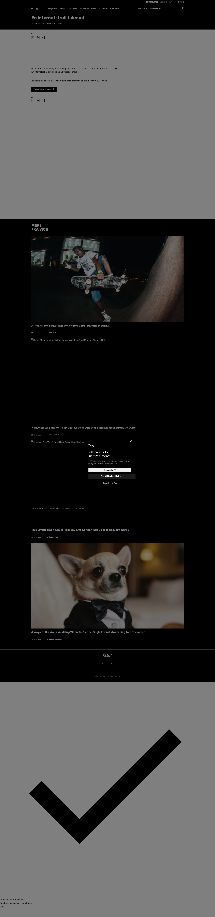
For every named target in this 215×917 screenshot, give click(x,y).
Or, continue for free (110, 483)
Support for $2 (110, 470)
